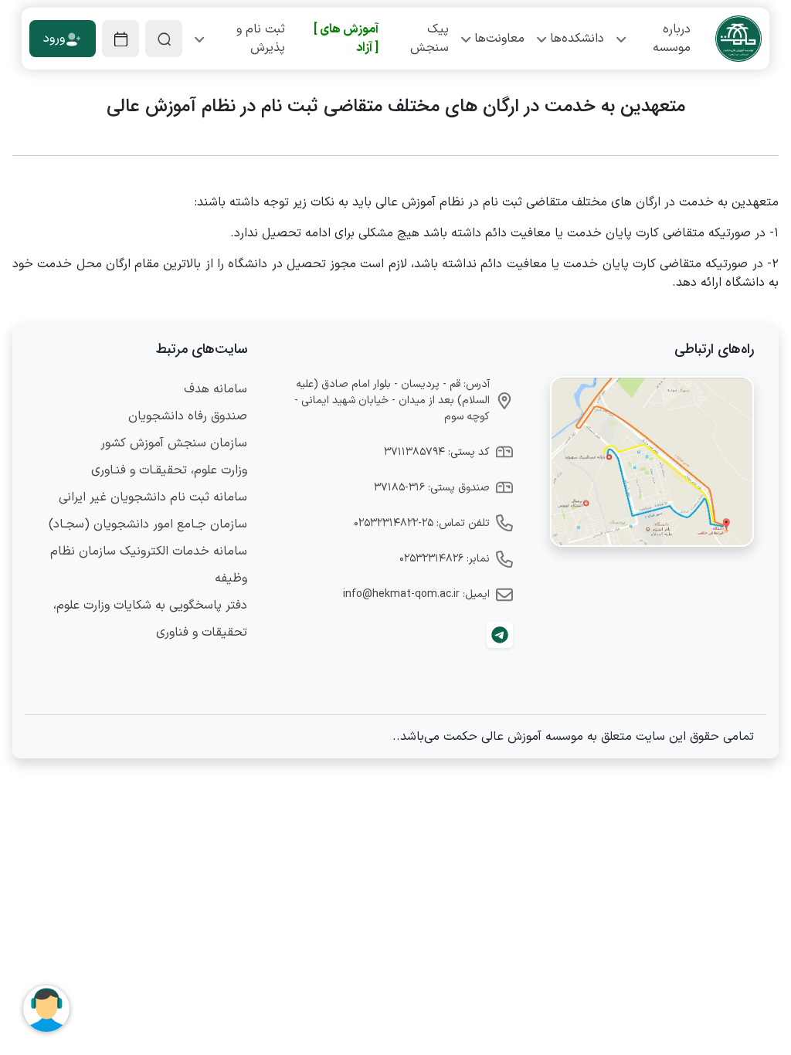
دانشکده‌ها (577, 38)
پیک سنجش (429, 38)
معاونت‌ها (499, 38)
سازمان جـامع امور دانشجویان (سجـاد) (148, 524)
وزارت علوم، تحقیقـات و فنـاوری (169, 470)
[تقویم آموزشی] (120, 38)
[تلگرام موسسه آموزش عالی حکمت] (500, 635)
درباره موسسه (672, 38)
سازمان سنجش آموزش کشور (173, 443)
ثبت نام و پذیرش (260, 38)
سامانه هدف (215, 389)
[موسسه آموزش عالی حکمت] (738, 38)
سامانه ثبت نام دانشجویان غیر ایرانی (153, 497)
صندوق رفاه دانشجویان (187, 416)
